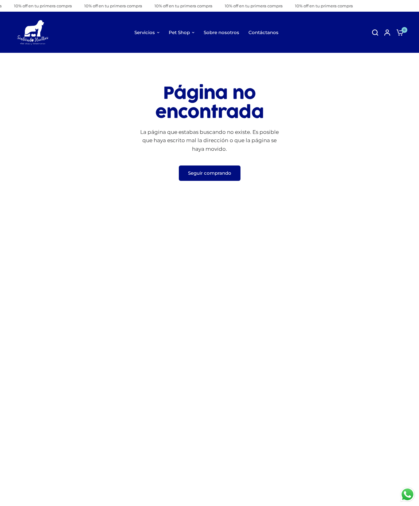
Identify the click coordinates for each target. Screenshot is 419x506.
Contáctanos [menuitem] (263, 32)
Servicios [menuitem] (144, 32)
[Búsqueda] (375, 32)
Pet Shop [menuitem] (179, 32)
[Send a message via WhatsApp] (407, 494)
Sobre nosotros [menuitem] (221, 32)
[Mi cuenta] (387, 32)
